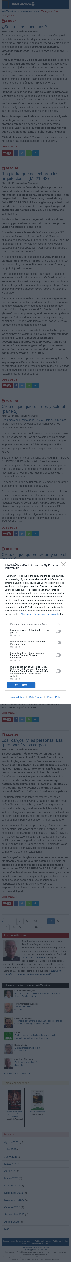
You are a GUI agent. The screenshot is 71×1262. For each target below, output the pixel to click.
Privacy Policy (54, 697)
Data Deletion (17, 697)
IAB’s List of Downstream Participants (39, 614)
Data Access (35, 697)
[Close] (64, 565)
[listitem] (35, 624)
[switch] (58, 631)
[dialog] (35, 631)
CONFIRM (21, 685)
